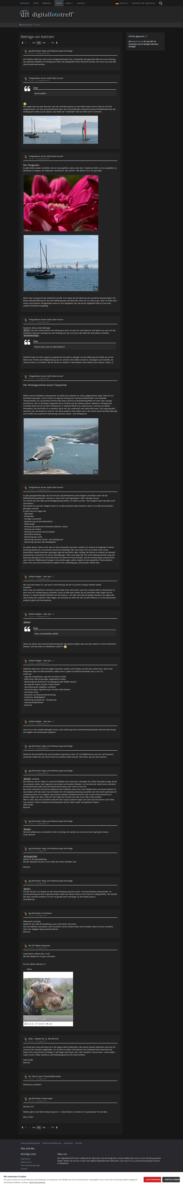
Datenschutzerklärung (37, 1182)
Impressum (25, 1159)
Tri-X (27, 330)
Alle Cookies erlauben (153, 1179)
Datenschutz (26, 1162)
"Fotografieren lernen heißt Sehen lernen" (46, 78)
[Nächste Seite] (57, 43)
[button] (122, 3)
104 (33, 42)
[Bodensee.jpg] (61, 263)
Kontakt (24, 1169)
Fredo (28, 779)
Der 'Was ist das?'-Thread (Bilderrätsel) (45, 1076)
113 (52, 42)
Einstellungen (172, 1179)
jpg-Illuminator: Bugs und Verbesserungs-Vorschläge (51, 51)
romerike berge (32, 335)
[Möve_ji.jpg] (61, 446)
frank (28, 622)
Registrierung (137, 41)
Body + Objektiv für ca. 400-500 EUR (43, 1039)
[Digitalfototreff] (91, 14)
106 (43, 42)
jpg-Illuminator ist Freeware (40, 913)
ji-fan (28, 889)
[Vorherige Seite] (22, 43)
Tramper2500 (31, 856)
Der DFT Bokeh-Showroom (39, 945)
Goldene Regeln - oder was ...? (41, 576)
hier (59, 1112)
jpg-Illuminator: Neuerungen (41, 1098)
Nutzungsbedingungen (30, 1165)
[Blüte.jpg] (61, 203)
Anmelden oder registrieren (143, 3)
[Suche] (161, 3)
